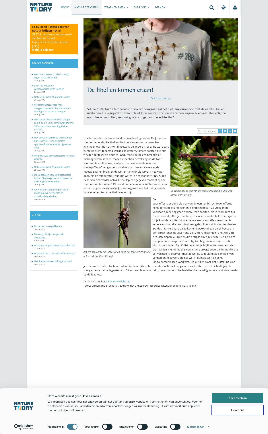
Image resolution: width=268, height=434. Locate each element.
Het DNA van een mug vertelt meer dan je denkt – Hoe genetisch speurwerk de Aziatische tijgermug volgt (53, 142)
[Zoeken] (212, 7)
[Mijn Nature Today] (235, 7)
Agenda (160, 7)
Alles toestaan (238, 398)
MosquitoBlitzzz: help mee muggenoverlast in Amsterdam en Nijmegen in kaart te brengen (52, 108)
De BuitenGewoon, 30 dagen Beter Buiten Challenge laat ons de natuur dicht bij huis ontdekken (53, 178)
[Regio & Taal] (223, 7)
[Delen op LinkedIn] (230, 131)
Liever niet (237, 410)
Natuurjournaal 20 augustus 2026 (52, 167)
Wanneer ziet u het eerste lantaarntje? (54, 253)
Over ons (140, 7)
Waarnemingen (115, 7)
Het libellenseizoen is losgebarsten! (53, 261)
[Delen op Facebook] (220, 131)
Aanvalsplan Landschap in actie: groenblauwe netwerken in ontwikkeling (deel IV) (51, 193)
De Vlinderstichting (161, 98)
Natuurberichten (86, 7)
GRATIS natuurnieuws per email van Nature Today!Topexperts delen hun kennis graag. (52, 41)
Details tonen (195, 426)
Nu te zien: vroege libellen (48, 226)
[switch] (107, 427)
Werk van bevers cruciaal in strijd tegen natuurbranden (51, 76)
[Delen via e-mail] (235, 131)
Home (65, 7)
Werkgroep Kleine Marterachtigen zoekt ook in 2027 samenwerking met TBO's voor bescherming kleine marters (54, 124)
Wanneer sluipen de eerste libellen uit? (55, 245)
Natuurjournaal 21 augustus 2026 (52, 97)
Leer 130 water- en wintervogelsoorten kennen (49, 87)
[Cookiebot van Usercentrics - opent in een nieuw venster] (24, 427)
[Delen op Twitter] (225, 131)
